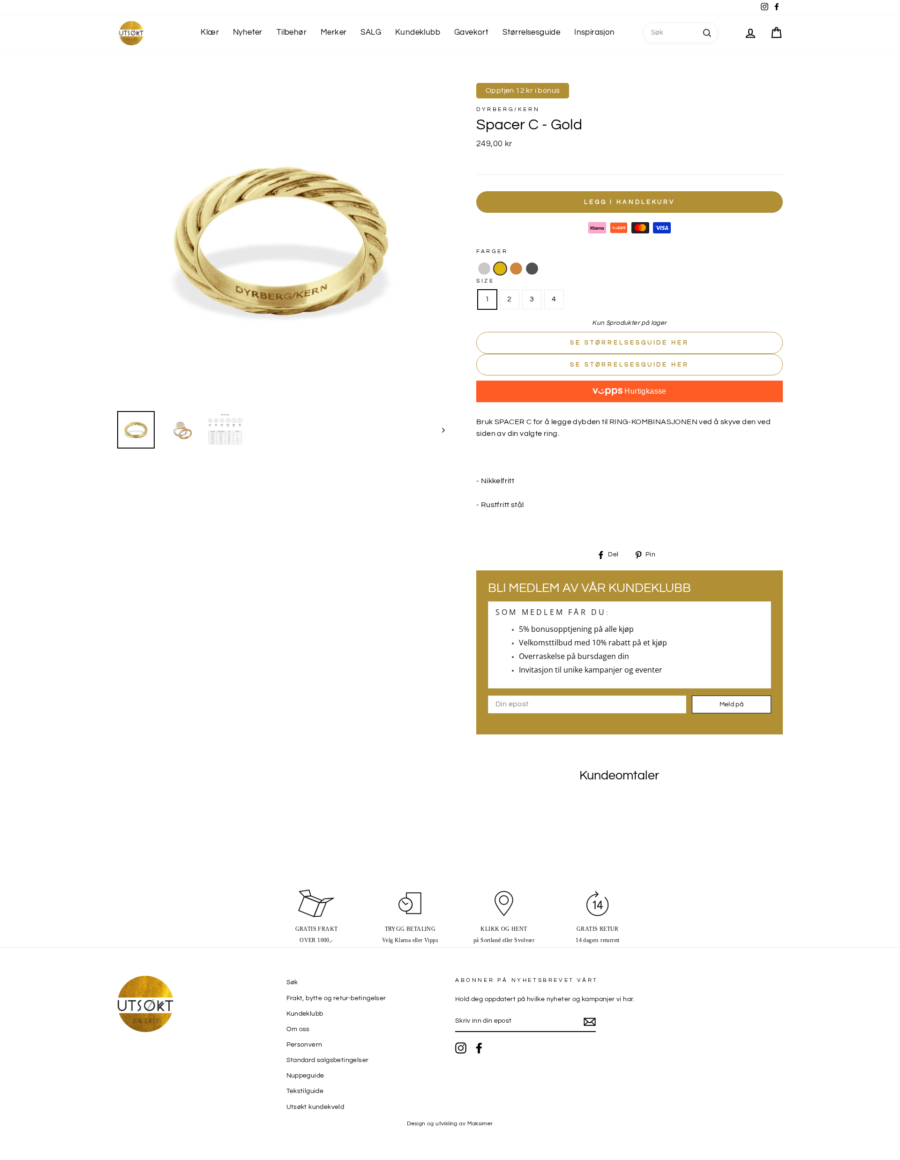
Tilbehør (292, 32)
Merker (333, 32)
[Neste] (439, 430)
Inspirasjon (594, 32)
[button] (484, 269)
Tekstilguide (305, 1091)
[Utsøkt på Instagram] (460, 1048)
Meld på (731, 704)
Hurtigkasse (644, 391)
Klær (210, 32)
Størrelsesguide (531, 32)
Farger (492, 251)
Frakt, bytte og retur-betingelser (336, 998)
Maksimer (480, 1124)
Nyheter (247, 32)
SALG (370, 32)
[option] (281, 240)
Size (485, 281)
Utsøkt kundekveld (315, 1107)
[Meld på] (590, 1022)
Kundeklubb (417, 32)
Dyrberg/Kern (508, 109)
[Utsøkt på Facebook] (479, 1048)
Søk (292, 982)
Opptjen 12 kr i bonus (523, 90)
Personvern (304, 1044)
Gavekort (471, 32)
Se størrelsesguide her (629, 342)
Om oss (298, 1029)
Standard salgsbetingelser (327, 1060)
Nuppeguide (305, 1075)
